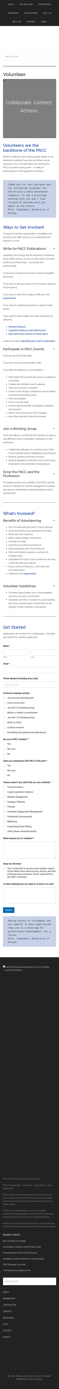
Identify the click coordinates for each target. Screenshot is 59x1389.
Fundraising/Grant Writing (19, 826)
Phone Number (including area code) (20, 678)
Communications (15, 787)
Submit (8, 910)
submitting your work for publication (38, 341)
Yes (9, 744)
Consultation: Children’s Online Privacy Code (22, 1247)
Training (11, 806)
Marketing (12, 821)
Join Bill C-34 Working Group (21, 707)
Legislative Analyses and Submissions (27, 330)
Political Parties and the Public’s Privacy (20, 1253)
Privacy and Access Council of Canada (29, 37)
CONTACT (7, 1331)
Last (33, 657)
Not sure (11, 749)
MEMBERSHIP (9, 1298)
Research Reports (17, 326)
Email (6, 663)
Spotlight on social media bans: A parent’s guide (23, 1259)
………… (5, 1356)
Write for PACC (14, 722)
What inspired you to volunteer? (19, 838)
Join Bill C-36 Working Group (21, 717)
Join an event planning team (20, 698)
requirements (9, 298)
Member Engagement (17, 797)
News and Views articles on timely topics (28, 334)
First (5, 657)
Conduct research (15, 727)
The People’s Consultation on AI (17, 1270)
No (8, 754)
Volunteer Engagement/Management (24, 811)
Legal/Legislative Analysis (20, 792)
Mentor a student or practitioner (22, 712)
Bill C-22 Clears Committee (14, 1241)
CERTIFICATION (9, 1305)
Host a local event (16, 703)
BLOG (5, 1324)
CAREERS (7, 1311)
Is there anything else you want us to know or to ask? (28, 884)
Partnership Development (19, 816)
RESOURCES (8, 1318)
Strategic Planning (16, 802)
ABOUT (6, 1292)
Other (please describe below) (21, 831)
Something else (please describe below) (26, 732)
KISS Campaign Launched (14, 1264)
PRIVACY (7, 1337)
